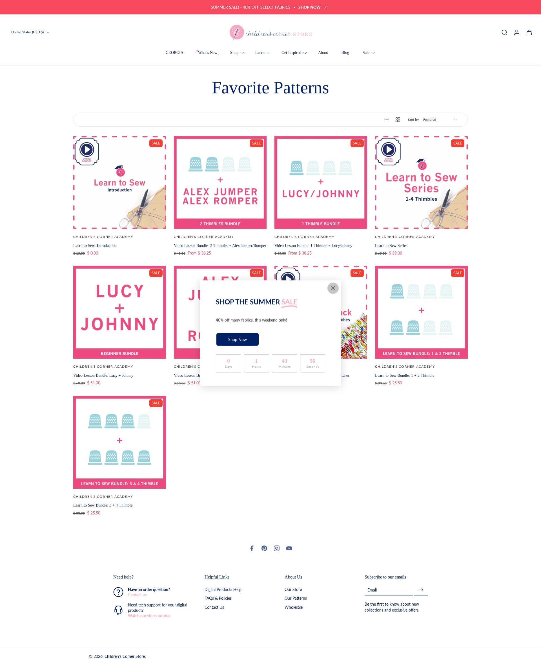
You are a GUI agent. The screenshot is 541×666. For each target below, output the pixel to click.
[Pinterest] (264, 548)
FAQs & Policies (218, 598)
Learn (260, 53)
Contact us (137, 595)
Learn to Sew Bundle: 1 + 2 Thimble (404, 375)
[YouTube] (289, 548)
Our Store (293, 589)
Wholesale (294, 607)
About (323, 53)
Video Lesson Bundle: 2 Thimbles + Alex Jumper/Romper (220, 245)
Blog (345, 53)
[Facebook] (252, 548)
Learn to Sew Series (391, 245)
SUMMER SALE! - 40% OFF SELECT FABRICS (251, 7)
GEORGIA (174, 53)
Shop (234, 53)
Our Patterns (296, 598)
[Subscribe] (421, 590)
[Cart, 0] (529, 32)
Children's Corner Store (125, 656)
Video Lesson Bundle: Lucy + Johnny (103, 375)
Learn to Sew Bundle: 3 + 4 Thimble (102, 505)
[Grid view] (397, 119)
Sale (366, 53)
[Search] (504, 32)
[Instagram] (276, 548)
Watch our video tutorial (149, 616)
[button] (150, 577)
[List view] (386, 119)
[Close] (333, 288)
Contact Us (214, 607)
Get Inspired (291, 53)
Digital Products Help (223, 589)
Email (372, 590)
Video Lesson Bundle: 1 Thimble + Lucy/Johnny (313, 245)
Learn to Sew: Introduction (95, 245)
